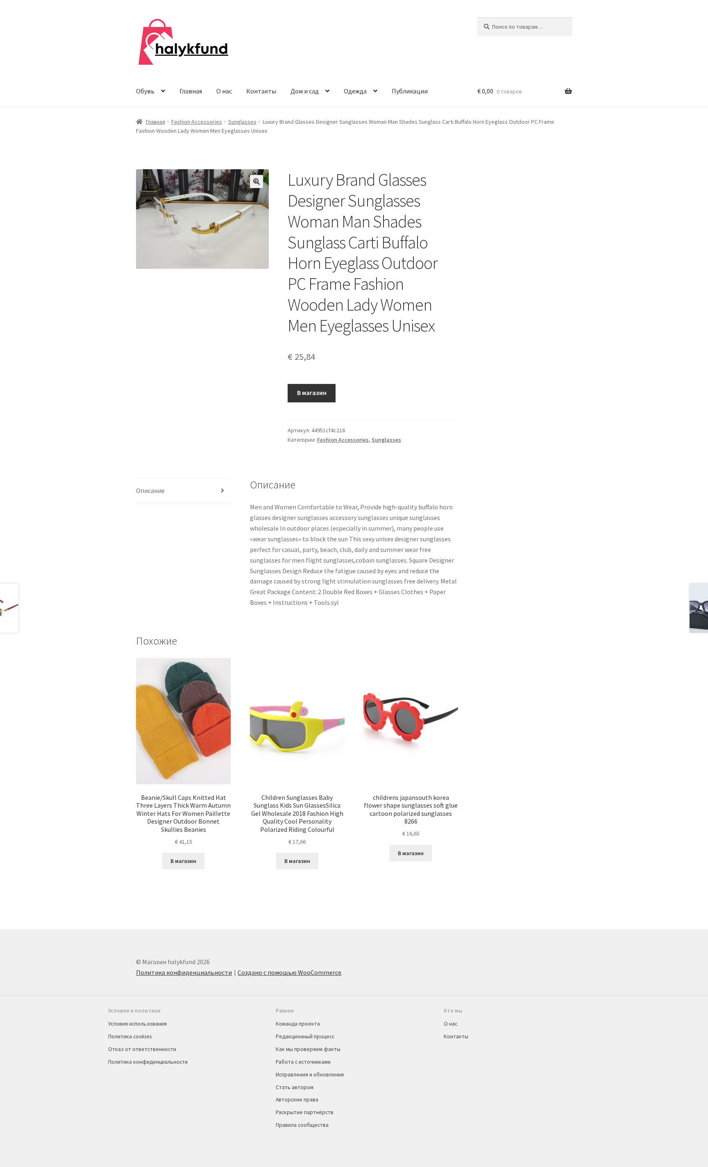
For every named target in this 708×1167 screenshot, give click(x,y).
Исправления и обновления (310, 1074)
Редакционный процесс (305, 1036)
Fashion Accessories (196, 121)
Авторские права (297, 1099)
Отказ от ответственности (142, 1049)
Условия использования (137, 1023)
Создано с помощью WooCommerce (289, 972)
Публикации (410, 91)
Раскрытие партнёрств (305, 1112)
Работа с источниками (303, 1061)
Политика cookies (130, 1036)
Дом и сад (304, 91)
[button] (256, 181)
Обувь (145, 91)
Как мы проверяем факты (308, 1049)
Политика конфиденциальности (184, 972)
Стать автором (294, 1087)
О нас (224, 91)
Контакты (261, 91)
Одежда (355, 91)
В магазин (312, 392)
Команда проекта (298, 1023)
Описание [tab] (150, 490)
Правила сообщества (302, 1124)
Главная (190, 91)
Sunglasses (242, 121)
